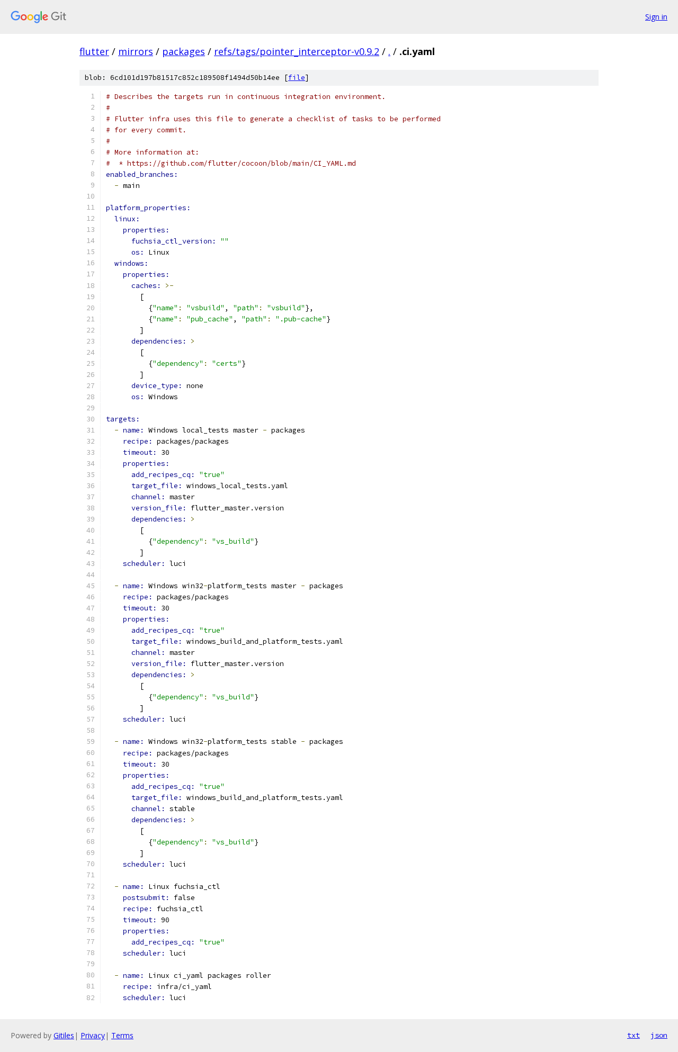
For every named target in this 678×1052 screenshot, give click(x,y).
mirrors (135, 51)
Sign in (656, 17)
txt (633, 1035)
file (296, 77)
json (658, 1035)
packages (183, 51)
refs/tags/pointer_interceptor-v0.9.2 (296, 51)
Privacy (93, 1035)
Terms (122, 1035)
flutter (94, 51)
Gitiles (63, 1035)
